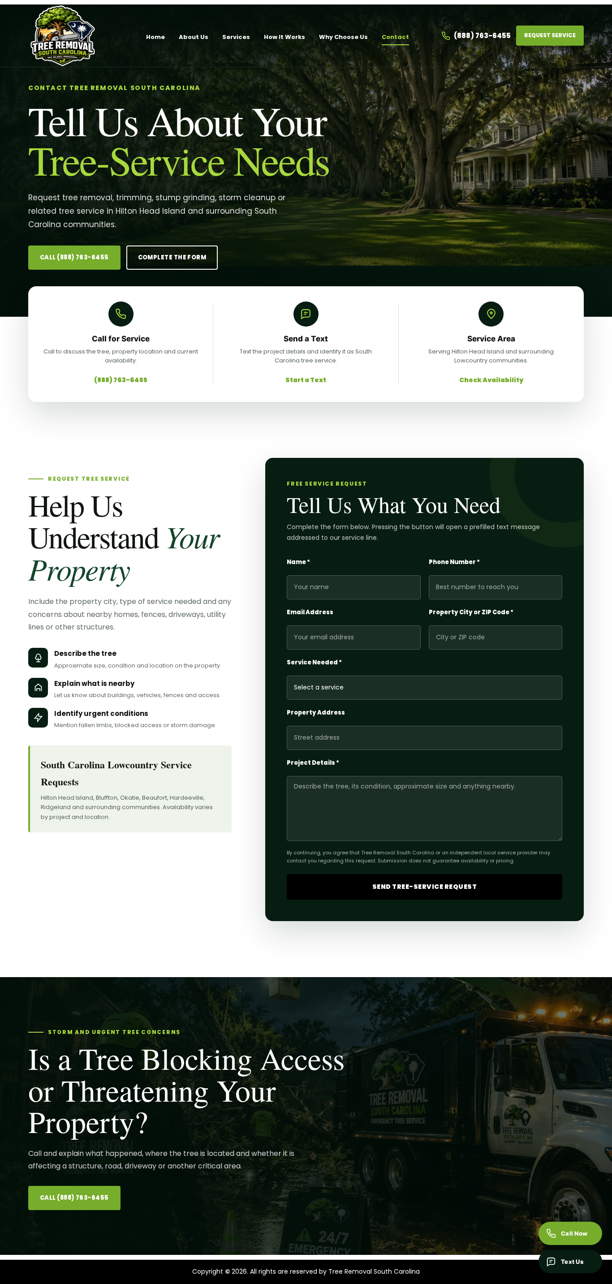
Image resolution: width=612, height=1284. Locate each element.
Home (155, 37)
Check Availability (491, 379)
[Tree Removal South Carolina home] (70, 35)
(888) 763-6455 (482, 35)
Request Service (550, 35)
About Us (193, 37)
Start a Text (305, 379)
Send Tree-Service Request (424, 886)
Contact (395, 37)
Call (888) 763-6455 (74, 257)
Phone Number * (454, 562)
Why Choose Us (343, 37)
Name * (298, 562)
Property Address (316, 712)
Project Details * (313, 762)
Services (236, 37)
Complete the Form (172, 257)
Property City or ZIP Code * (471, 612)
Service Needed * (314, 662)
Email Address (310, 612)
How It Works (284, 37)
